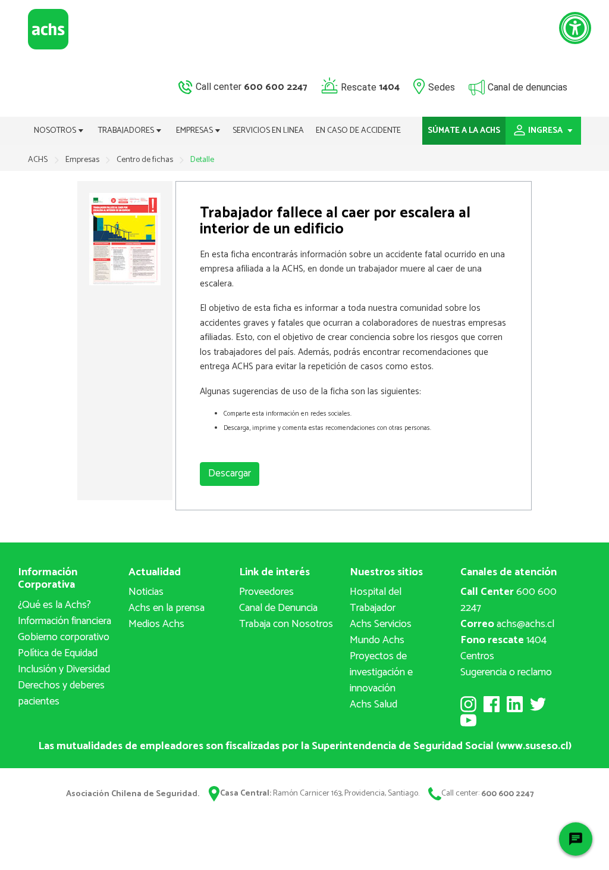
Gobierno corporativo (63, 637)
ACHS (38, 160)
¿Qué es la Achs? (54, 605)
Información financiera (64, 621)
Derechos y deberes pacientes (61, 693)
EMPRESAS (195, 131)
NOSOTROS (56, 131)
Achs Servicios (381, 624)
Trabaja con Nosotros (286, 624)
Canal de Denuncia (278, 608)
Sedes (441, 86)
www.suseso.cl (534, 746)
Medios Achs (156, 624)
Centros (477, 656)
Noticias (146, 592)
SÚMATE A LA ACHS (464, 131)
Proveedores (266, 592)
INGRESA (546, 131)
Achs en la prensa (166, 608)
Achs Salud (373, 704)
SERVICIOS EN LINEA (268, 131)
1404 (503, 640)
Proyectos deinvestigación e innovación (381, 672)
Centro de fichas (146, 160)
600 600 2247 (508, 600)
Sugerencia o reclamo (506, 672)
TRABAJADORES (127, 131)
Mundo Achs (377, 640)
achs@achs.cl (507, 624)
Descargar (229, 473)
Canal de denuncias (527, 86)
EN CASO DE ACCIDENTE (358, 131)
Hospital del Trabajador (375, 600)
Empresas (83, 160)
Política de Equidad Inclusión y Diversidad (64, 661)
